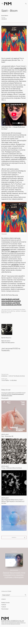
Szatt (7, 312)
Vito (10, 312)
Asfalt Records (15, 309)
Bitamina (23, 157)
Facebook (3, 606)
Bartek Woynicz (4, 15)
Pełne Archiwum (4, 609)
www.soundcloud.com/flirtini (11, 305)
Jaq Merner (15, 264)
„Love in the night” (20, 68)
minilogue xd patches (15, 624)
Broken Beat (4, 311)
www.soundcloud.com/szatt (11, 301)
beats (20, 309)
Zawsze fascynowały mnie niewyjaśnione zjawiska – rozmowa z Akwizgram (14, 574)
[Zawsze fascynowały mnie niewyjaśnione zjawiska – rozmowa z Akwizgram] (14, 560)
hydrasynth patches (5, 624)
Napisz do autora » (6, 340)
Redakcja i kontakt (5, 602)
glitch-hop (12, 311)
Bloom (23, 309)
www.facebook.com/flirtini (10, 303)
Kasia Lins (14, 251)
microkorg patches (15, 621)
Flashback (3, 604)
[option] (14, 567)
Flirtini (8, 311)
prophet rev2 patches (6, 621)
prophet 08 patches (21, 622)
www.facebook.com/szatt (10, 299)
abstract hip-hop (8, 309)
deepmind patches (13, 622)
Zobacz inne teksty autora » (8, 342)
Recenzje (3, 17)
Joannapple (5, 249)
